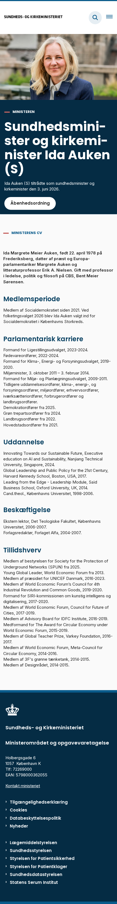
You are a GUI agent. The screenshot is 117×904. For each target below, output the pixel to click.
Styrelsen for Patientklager (38, 866)
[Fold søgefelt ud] (95, 17)
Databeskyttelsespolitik (35, 818)
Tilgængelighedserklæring (39, 802)
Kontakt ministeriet (22, 785)
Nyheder (19, 826)
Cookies (18, 810)
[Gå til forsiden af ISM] (31, 17)
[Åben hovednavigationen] (111, 18)
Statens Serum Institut (34, 882)
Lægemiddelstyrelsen (33, 842)
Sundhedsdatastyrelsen (36, 874)
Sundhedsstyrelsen (31, 850)
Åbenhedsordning (30, 203)
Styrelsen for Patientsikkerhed (42, 858)
